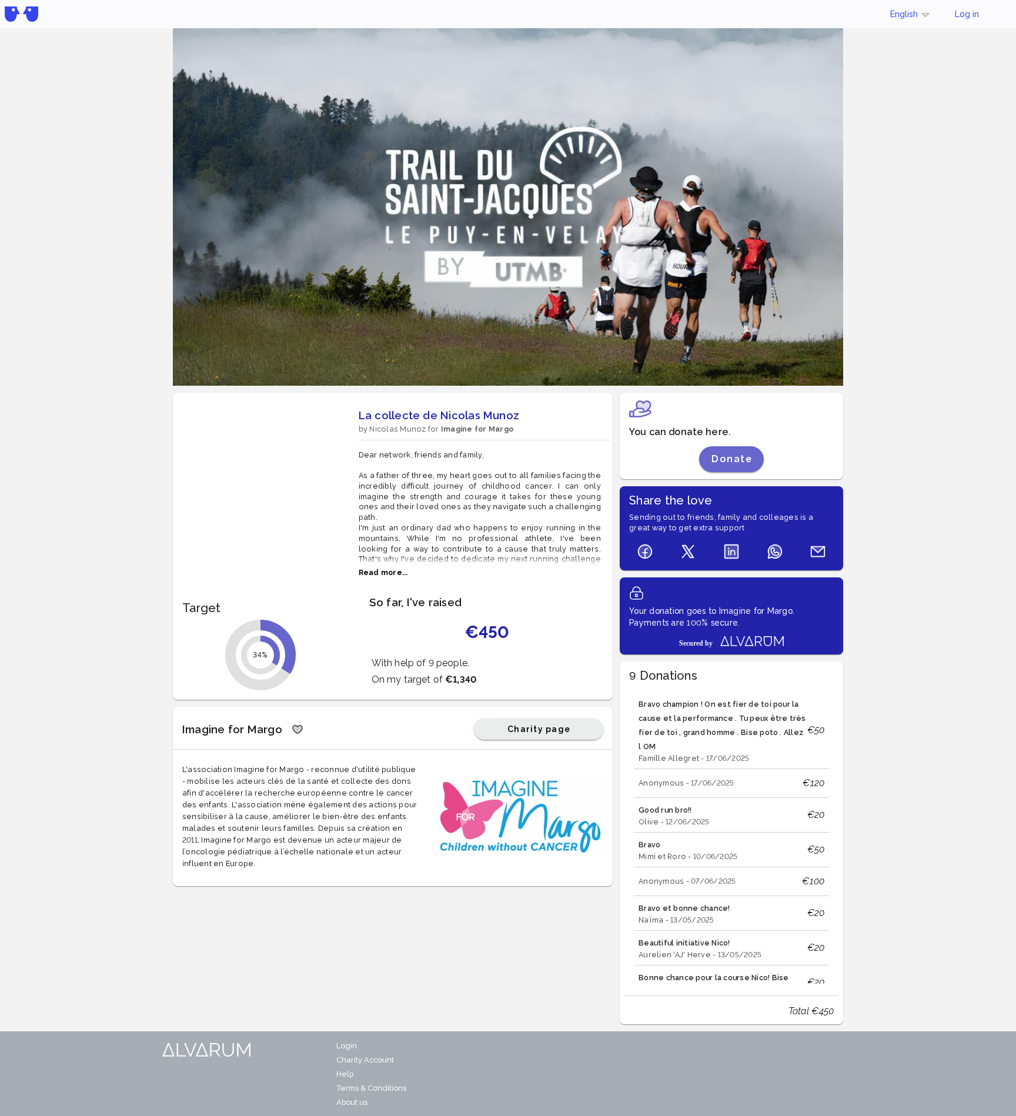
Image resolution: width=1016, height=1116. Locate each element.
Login (346, 1045)
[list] (731, 837)
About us (351, 1102)
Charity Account (365, 1059)
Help (344, 1074)
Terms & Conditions (371, 1088)
